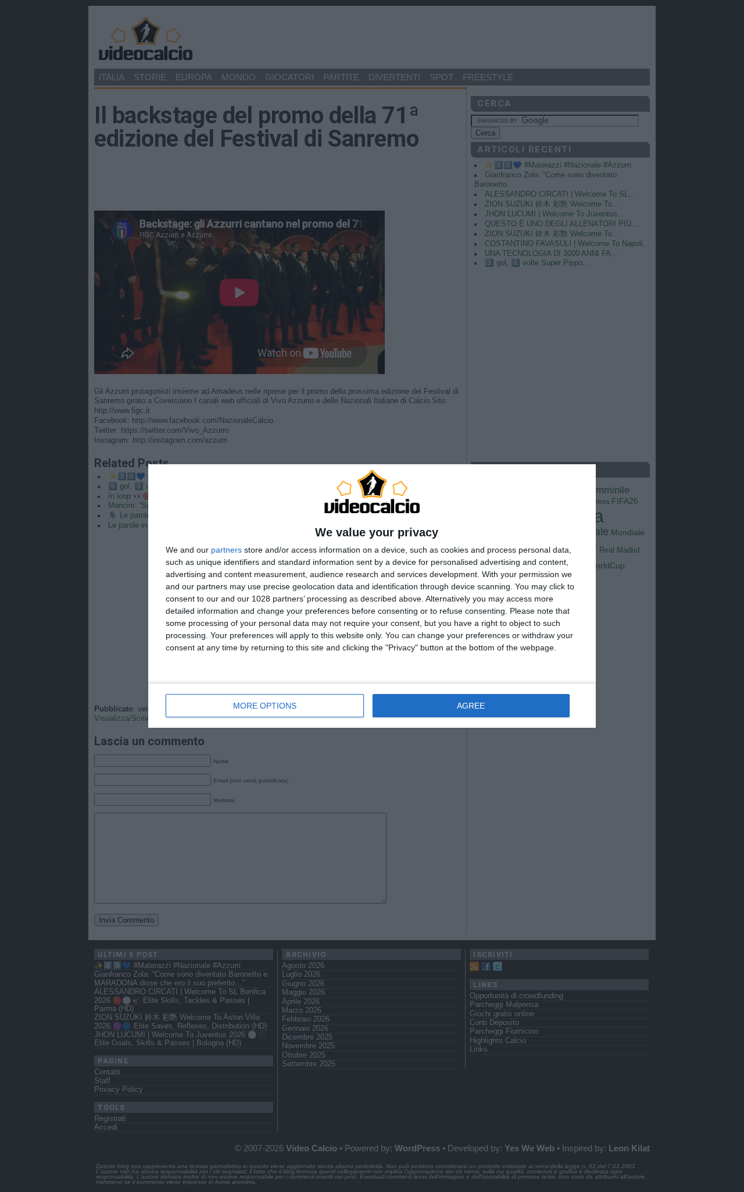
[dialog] (372, 596)
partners (226, 550)
